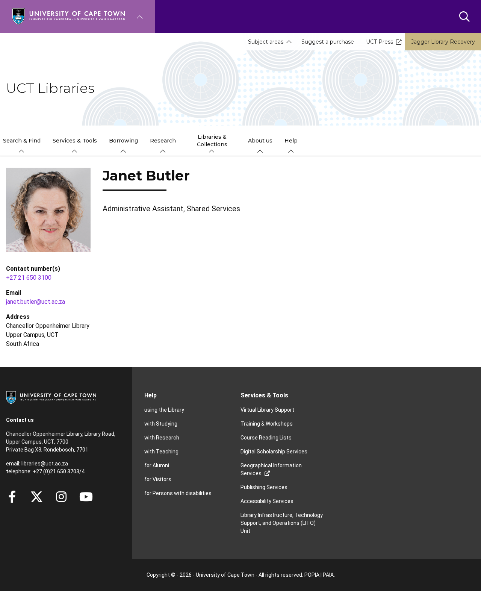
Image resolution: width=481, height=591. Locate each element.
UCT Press (379, 41)
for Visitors (157, 479)
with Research (161, 438)
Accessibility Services (266, 501)
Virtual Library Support (267, 410)
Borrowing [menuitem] (123, 140)
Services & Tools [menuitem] (75, 140)
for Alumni (156, 465)
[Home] (68, 16)
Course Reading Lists (266, 438)
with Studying (160, 424)
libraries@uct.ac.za (44, 464)
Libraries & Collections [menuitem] (212, 140)
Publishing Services (263, 487)
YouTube (86, 497)
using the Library (164, 410)
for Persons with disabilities (178, 493)
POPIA (311, 575)
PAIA (328, 575)
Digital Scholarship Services (273, 452)
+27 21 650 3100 (28, 277)
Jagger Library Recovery (443, 41)
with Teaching (161, 452)
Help (150, 395)
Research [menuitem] (163, 140)
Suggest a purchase (327, 41)
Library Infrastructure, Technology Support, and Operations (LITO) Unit (281, 523)
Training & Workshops (266, 424)
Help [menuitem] (291, 140)
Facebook (12, 497)
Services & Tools (264, 395)
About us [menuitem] (260, 140)
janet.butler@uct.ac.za (35, 301)
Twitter (36, 497)
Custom (61, 497)
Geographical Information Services (271, 469)
